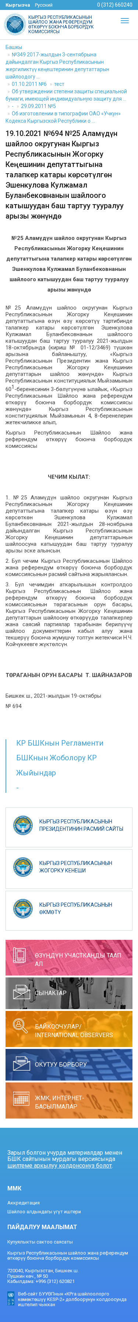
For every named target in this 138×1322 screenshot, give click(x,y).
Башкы (14, 47)
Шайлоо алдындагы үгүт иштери (44, 1211)
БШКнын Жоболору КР (56, 757)
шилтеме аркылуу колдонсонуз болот (59, 1165)
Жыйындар (36, 772)
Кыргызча (18, 5)
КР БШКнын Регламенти (59, 743)
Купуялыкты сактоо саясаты (40, 1242)
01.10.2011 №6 (29, 84)
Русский (44, 5)
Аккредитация (23, 1203)
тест (59, 84)
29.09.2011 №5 (38, 106)
